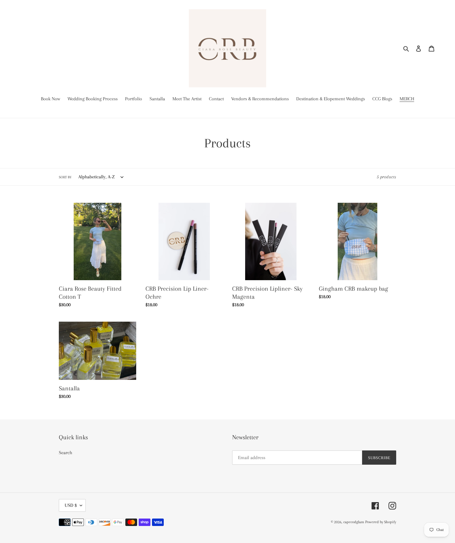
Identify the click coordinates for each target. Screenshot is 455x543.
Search (65, 452)
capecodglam (353, 522)
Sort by (65, 177)
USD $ (71, 505)
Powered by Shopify (380, 522)
